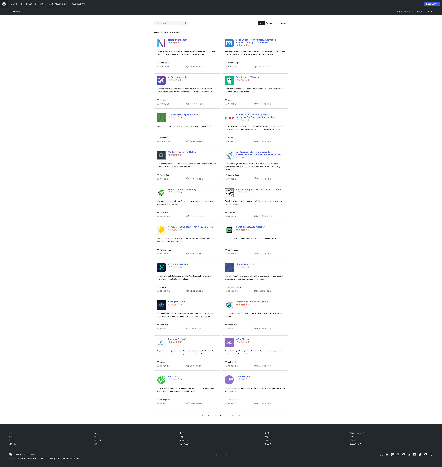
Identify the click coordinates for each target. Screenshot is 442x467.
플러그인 (97, 440)
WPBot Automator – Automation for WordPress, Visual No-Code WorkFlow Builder (258, 153)
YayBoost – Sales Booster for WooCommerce (190, 227)
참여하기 (268, 433)
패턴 (96, 444)
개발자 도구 (184, 440)
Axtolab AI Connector (178, 264)
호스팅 (11, 440)
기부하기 (269, 440)
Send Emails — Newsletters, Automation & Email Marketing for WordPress (256, 41)
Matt (352, 437)
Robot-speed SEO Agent (248, 77)
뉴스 (10, 437)
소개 (10, 433)
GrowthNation (243, 376)
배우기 (182, 433)
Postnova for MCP (177, 339)
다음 (238, 415)
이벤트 (267, 437)
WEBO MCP (173, 376)
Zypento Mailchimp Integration (183, 114)
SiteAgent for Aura (177, 301)
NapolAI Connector (177, 40)
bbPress (354, 440)
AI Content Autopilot (178, 77)
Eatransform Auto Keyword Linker (252, 301)
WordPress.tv (186, 444)
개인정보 (12, 444)
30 (233, 415)
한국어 (33, 454)
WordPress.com (357, 433)
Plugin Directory (15, 12)
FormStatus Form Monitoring (182, 189)
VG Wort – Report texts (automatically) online (258, 189)
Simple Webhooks (245, 264)
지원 (181, 437)
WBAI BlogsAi (242, 339)
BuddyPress (355, 444)
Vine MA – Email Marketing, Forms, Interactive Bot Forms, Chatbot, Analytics (256, 115)
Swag (268, 444)
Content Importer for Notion (182, 152)
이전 (203, 415)
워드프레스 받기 (432, 4)
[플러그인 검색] (185, 23)
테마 (96, 437)
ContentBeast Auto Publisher (250, 227)
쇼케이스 (97, 433)
